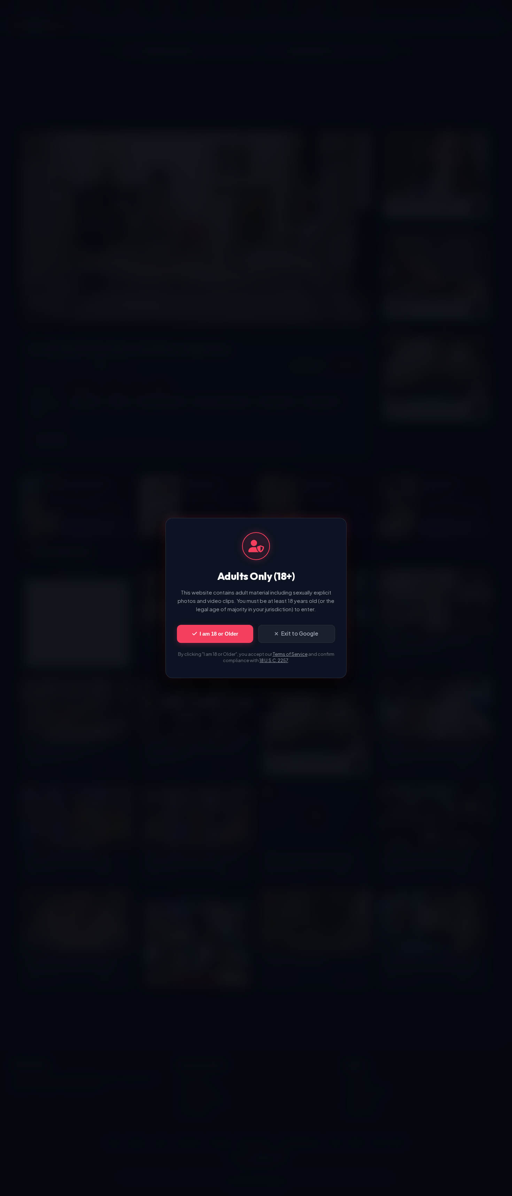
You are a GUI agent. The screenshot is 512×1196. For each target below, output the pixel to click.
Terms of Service (290, 654)
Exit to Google (299, 633)
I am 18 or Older (219, 634)
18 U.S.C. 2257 (273, 660)
